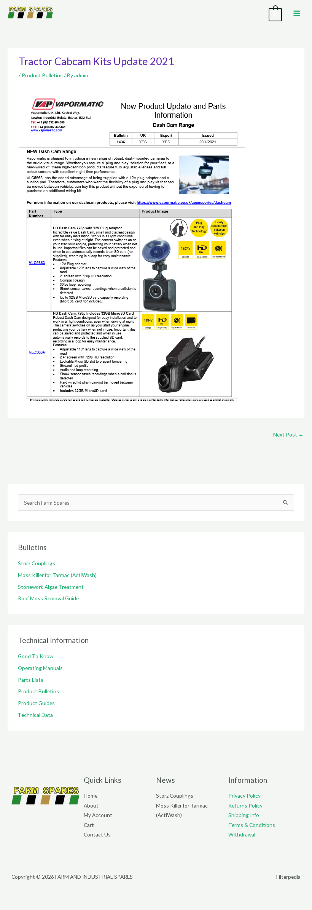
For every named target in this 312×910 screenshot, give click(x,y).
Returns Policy (245, 805)
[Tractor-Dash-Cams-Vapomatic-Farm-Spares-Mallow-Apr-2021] (132, 249)
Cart (89, 825)
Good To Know (35, 656)
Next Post (288, 434)
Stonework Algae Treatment (51, 587)
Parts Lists (30, 680)
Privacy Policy (244, 795)
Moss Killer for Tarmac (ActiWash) (57, 575)
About (91, 805)
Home (90, 795)
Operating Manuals (40, 668)
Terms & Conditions (251, 825)
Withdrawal (241, 834)
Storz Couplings (36, 563)
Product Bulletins (42, 75)
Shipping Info (243, 815)
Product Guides (36, 703)
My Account (98, 815)
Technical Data (35, 715)
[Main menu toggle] (297, 13)
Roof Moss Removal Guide (48, 598)
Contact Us (97, 834)
